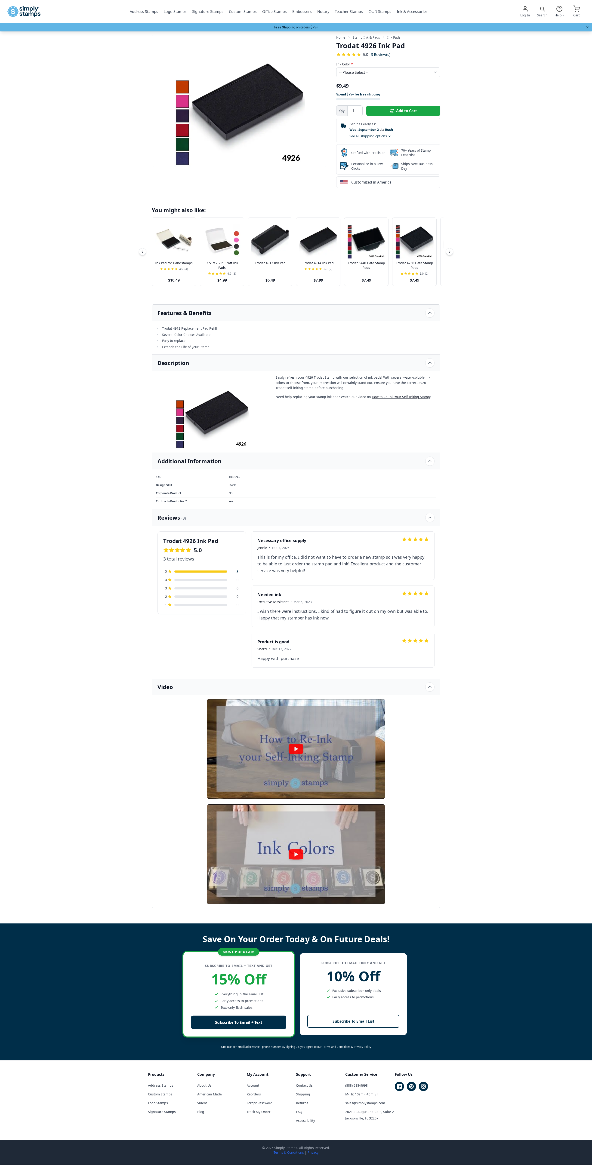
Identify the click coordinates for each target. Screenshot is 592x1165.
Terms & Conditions (289, 1152)
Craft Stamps (379, 11)
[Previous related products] (142, 251)
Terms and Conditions (336, 1047)
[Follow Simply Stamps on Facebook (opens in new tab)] (399, 1086)
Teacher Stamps (349, 11)
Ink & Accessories (412, 11)
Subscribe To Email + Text (238, 1022)
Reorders (254, 1094)
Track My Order (259, 1112)
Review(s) (380, 54)
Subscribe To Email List (353, 1021)
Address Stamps (144, 11)
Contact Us (304, 1085)
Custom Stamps (243, 11)
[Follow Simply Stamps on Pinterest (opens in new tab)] (411, 1086)
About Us (204, 1085)
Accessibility (305, 1120)
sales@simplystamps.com (365, 1103)
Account (253, 1085)
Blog (200, 1112)
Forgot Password (259, 1103)
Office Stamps (274, 11)
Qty (342, 110)
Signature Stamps (207, 11)
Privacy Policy (362, 1047)
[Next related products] (449, 251)
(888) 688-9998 (356, 1085)
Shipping (303, 1094)
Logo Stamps (175, 11)
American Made (209, 1094)
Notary (323, 11)
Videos (202, 1103)
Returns (302, 1103)
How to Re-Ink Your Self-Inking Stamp (401, 397)
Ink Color (344, 64)
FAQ (299, 1112)
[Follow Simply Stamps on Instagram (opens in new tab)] (423, 1086)
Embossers (302, 11)
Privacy (313, 1152)
